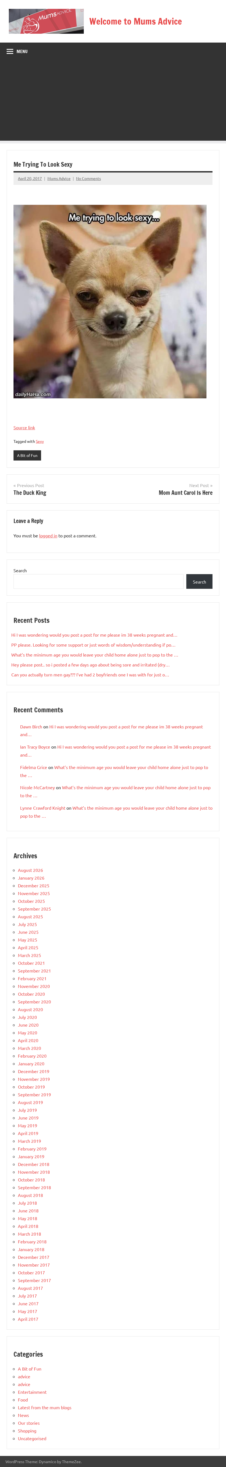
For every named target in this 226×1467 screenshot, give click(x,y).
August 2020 (30, 1009)
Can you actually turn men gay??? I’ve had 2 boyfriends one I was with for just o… (90, 674)
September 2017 (34, 1280)
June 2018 (28, 1210)
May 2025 (27, 939)
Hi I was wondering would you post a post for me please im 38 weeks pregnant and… (94, 634)
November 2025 (34, 893)
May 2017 (27, 1311)
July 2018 (27, 1202)
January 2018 (31, 1249)
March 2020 (29, 1048)
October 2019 (31, 1086)
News (23, 1415)
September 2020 (34, 1001)
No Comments (88, 178)
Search (20, 570)
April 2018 (28, 1226)
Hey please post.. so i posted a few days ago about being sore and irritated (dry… (90, 664)
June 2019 (28, 1117)
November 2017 (34, 1264)
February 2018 (32, 1241)
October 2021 (31, 963)
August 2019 (30, 1102)
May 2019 (27, 1125)
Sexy (40, 441)
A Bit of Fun (27, 455)
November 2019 (34, 1079)
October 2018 (31, 1179)
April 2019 (28, 1133)
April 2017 (28, 1319)
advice (24, 1376)
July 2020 (27, 1017)
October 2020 (31, 994)
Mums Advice (59, 178)
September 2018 (34, 1187)
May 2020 (27, 1032)
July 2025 (27, 924)
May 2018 (27, 1218)
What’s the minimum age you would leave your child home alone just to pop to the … (94, 654)
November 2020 (34, 986)
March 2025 (29, 955)
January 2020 (31, 1063)
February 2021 (32, 978)
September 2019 (34, 1094)
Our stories (29, 1423)
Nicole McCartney (37, 787)
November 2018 (34, 1172)
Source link (24, 427)
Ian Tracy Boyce (35, 746)
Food (23, 1399)
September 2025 (34, 908)
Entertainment (32, 1392)
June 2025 (28, 932)
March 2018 (29, 1233)
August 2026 (30, 870)
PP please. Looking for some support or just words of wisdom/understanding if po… (93, 644)
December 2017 (33, 1257)
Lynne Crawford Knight (42, 807)
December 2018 (33, 1164)
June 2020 (28, 1024)
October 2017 (31, 1272)
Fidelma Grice (33, 767)
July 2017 (27, 1295)
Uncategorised (32, 1438)
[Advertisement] (113, 102)
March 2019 (29, 1141)
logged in (48, 535)
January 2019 (31, 1156)
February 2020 (32, 1055)
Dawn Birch (31, 726)
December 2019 (33, 1071)
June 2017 (28, 1303)
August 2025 (30, 916)
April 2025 (28, 947)
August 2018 (30, 1195)
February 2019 (32, 1148)
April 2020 (28, 1040)
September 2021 (34, 970)
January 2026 (31, 877)
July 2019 (27, 1110)
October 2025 (31, 901)
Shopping (27, 1430)
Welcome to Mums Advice (135, 21)
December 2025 (33, 885)
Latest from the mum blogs (44, 1407)
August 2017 (30, 1288)
